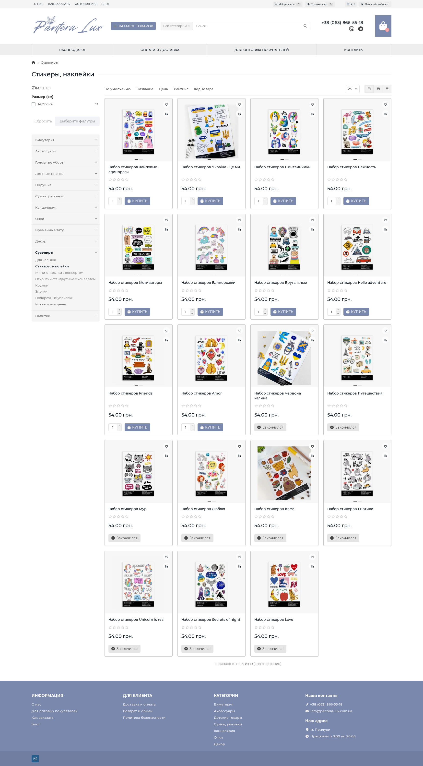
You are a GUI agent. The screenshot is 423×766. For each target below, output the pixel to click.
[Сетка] (369, 89)
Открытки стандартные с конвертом (65, 279)
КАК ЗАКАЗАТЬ (59, 4)
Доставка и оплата (139, 704)
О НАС (38, 4)
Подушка (43, 185)
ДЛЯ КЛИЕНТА (137, 695)
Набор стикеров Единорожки (208, 282)
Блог (36, 724)
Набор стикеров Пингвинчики (282, 167)
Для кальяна (45, 260)
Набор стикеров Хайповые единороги (132, 169)
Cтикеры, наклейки (52, 266)
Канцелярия (45, 207)
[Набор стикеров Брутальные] (284, 247)
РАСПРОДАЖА (72, 50)
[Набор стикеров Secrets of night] (211, 584)
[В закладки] (166, 104)
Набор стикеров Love (273, 619)
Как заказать (43, 717)
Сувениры (49, 62)
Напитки (42, 316)
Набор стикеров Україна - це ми (210, 167)
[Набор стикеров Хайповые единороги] (138, 131)
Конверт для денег (51, 304)
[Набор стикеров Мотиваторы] (138, 247)
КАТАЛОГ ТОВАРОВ (136, 26)
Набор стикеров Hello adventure (356, 282)
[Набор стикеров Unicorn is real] (138, 584)
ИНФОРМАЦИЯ (47, 695)
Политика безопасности (144, 717)
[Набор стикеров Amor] (211, 357)
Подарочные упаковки (54, 298)
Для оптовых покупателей (55, 711)
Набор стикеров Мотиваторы (135, 282)
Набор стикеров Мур (127, 509)
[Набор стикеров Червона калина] (284, 357)
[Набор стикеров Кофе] (284, 473)
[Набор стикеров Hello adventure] (357, 247)
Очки (39, 219)
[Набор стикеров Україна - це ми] (211, 131)
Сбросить (43, 121)
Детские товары (49, 174)
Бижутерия (45, 140)
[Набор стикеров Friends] (138, 357)
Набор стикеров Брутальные (280, 282)
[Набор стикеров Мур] (138, 473)
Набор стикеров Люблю (203, 509)
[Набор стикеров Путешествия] (357, 357)
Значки (41, 291)
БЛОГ (105, 4)
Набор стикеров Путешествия (355, 393)
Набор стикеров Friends (130, 393)
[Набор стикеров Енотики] (357, 473)
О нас (36, 704)
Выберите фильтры (77, 121)
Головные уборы (49, 162)
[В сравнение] (166, 113)
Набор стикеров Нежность (351, 167)
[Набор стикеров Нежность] (357, 131)
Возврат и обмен (138, 711)
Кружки (41, 285)
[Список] (378, 89)
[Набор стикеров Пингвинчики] (284, 131)
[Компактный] (387, 89)
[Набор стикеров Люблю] (211, 473)
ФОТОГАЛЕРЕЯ (85, 4)
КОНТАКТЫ (354, 50)
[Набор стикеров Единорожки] (211, 247)
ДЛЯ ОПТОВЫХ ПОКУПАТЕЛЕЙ (262, 50)
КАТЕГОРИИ (226, 695)
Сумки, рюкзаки (49, 196)
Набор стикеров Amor (201, 393)
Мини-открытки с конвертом (59, 273)
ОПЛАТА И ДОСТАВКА (160, 50)
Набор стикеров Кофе (274, 509)
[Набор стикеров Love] (284, 584)
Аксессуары (45, 151)
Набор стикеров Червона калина (277, 395)
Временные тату (49, 230)
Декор (40, 241)
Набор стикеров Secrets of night (210, 619)
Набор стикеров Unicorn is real (136, 619)
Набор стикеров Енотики (350, 509)
